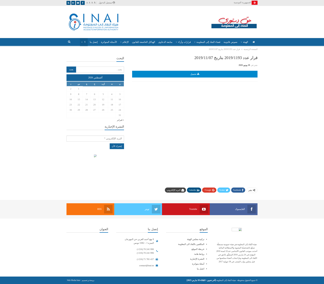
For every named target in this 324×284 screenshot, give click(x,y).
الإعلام (126, 42)
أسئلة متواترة (198, 264)
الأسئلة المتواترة (109, 42)
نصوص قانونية (230, 42)
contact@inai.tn (146, 265)
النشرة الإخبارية (197, 259)
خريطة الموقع (198, 249)
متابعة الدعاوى (165, 42)
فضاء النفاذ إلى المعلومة (208, 42)
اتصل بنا (200, 268)
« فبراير (120, 120)
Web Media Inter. (73, 280)
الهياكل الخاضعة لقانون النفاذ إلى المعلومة (95, 156)
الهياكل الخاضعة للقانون (143, 42)
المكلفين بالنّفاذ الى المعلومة (191, 244)
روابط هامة (199, 254)
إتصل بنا (94, 42)
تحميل (193, 74)
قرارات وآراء (184, 42)
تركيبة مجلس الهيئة (195, 239)
